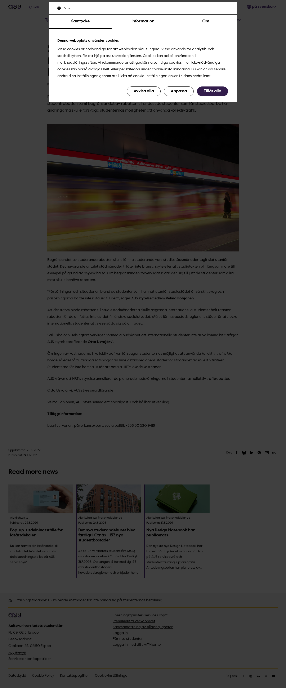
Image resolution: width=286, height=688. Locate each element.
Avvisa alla (144, 91)
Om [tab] (205, 21)
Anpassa (179, 91)
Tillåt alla (212, 91)
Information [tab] (143, 21)
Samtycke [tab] (80, 21)
